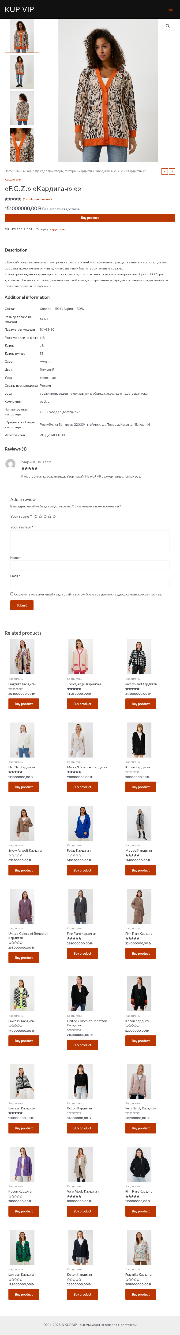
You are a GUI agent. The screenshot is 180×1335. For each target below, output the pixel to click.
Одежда (39, 171)
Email (15, 576)
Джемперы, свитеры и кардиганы (71, 171)
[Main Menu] (170, 9)
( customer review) (37, 199)
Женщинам (23, 171)
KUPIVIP (19, 9)
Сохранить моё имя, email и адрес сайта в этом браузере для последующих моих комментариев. (88, 594)
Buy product (90, 218)
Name (15, 557)
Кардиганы (104, 171)
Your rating (21, 516)
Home (9, 171)
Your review (22, 526)
